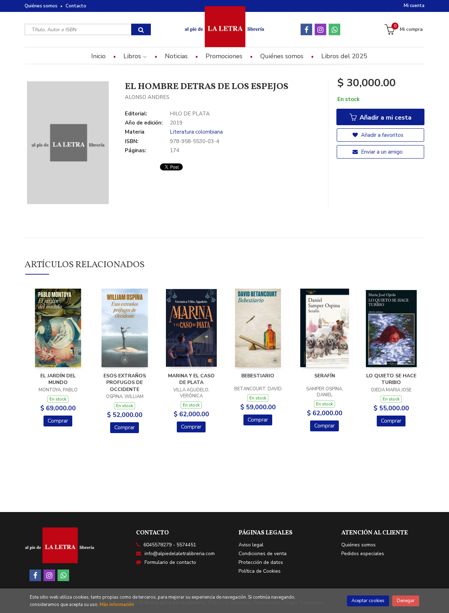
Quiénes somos (41, 6)
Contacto (76, 6)
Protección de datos (261, 562)
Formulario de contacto (170, 562)
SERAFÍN (324, 375)
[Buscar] (141, 29)
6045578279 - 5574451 (169, 544)
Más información (117, 604)
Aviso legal (251, 544)
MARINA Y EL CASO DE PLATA (191, 379)
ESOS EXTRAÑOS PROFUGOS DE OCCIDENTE (124, 382)
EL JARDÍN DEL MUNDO (58, 379)
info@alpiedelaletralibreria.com (180, 553)
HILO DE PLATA (190, 113)
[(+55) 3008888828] (334, 29)
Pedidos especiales (362, 553)
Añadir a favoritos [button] (381, 135)
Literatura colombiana (196, 131)
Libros (133, 56)
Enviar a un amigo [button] (381, 151)
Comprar (58, 420)
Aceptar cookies (367, 601)
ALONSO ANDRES (147, 97)
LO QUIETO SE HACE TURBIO (391, 379)
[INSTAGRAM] (320, 29)
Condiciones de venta (263, 553)
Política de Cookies (260, 571)
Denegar (406, 601)
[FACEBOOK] (306, 29)
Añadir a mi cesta (384, 117)
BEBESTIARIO (257, 375)
